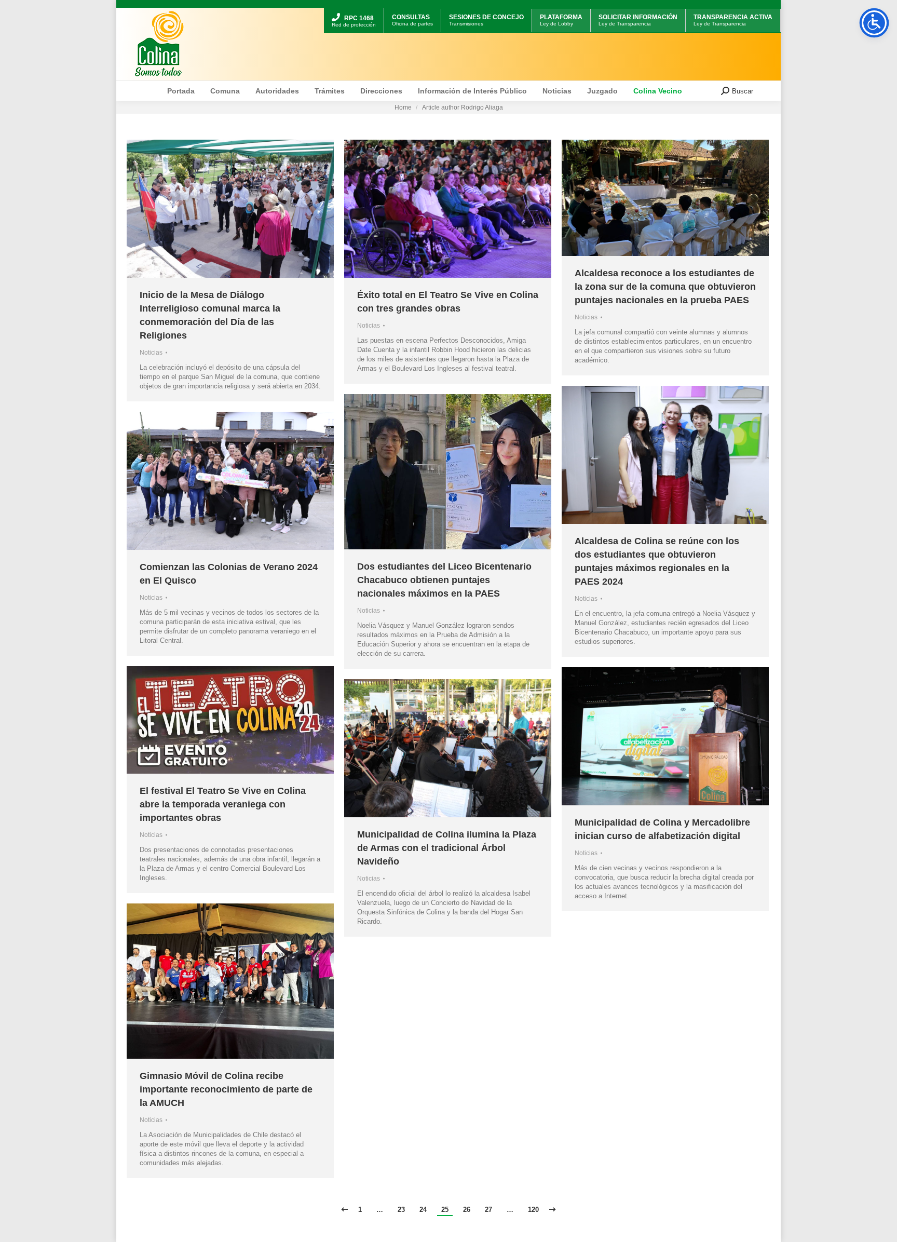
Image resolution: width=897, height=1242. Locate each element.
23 (401, 1209)
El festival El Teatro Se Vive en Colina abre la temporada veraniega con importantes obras (223, 804)
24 (423, 1209)
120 (533, 1209)
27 (488, 1209)
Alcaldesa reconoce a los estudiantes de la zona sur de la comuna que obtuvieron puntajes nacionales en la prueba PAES (665, 286)
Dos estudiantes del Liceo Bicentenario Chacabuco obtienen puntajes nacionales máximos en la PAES (444, 580)
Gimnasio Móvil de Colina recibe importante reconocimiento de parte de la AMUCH (226, 1089)
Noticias (151, 352)
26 (466, 1209)
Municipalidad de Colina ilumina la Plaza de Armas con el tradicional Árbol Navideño (446, 848)
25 (444, 1209)
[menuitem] (354, 9)
